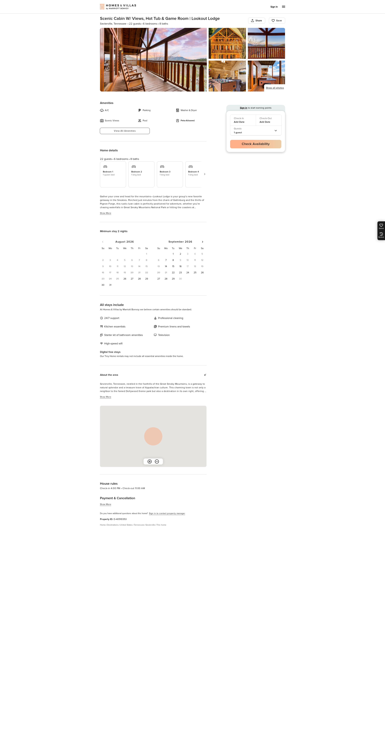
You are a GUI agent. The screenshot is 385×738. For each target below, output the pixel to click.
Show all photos (275, 87)
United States (126, 525)
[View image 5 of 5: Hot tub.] (266, 76)
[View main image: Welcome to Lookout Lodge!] (153, 60)
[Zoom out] (156, 461)
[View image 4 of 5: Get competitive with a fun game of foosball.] (227, 76)
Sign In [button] (274, 6)
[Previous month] (102, 242)
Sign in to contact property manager (167, 513)
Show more (105, 213)
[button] (125, 279)
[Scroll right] (204, 174)
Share (259, 20)
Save (279, 20)
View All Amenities (125, 130)
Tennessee (139, 525)
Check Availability (256, 144)
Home (103, 525)
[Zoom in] (149, 461)
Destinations (113, 525)
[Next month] (202, 242)
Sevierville (150, 525)
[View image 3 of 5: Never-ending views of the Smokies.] (266, 43)
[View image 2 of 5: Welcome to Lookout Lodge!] (227, 43)
